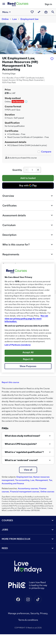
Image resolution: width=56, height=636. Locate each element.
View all (28, 469)
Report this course (10, 382)
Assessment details (14, 215)
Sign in (48, 4)
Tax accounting (22, 480)
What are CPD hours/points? (21, 443)
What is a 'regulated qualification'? (24, 452)
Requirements (10, 254)
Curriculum (9, 225)
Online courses (47, 491)
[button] (26, 101)
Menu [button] (5, 12)
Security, (35, 613)
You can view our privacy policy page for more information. (26, 318)
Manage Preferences (18, 613)
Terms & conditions (28, 619)
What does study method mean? (22, 435)
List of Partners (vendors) (18, 345)
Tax (50, 480)
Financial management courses (24, 491)
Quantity (17, 169)
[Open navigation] (3, 4)
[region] (28, 318)
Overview (8, 195)
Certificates (9, 205)
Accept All (28, 352)
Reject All (28, 359)
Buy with (28, 186)
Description (9, 234)
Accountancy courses (28, 488)
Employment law (29, 19)
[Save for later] (52, 58)
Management (41, 480)
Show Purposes (28, 366)
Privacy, (44, 613)
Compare (46, 151)
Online (5, 19)
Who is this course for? (16, 244)
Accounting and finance (13, 483)
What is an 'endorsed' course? (21, 460)
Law (14, 19)
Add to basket (28, 178)
